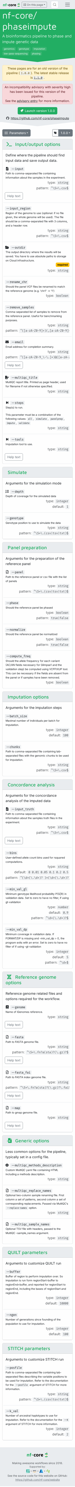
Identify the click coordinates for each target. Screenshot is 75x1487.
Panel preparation (26, 547)
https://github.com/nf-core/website (37, 1479)
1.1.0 (38, 77)
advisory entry (27, 101)
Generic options (31, 1140)
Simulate (16, 472)
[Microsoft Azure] (41, 1470)
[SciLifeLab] (48, 1470)
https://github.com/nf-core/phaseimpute (40, 118)
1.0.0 (64, 133)
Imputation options (27, 696)
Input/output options (37, 144)
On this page (34, 4)
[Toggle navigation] (67, 4)
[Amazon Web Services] (34, 1470)
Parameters (17, 133)
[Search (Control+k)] (54, 4)
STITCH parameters (28, 1348)
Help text (13, 196)
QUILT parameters (27, 1252)
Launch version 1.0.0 (40, 111)
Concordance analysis (30, 784)
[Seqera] (28, 1470)
